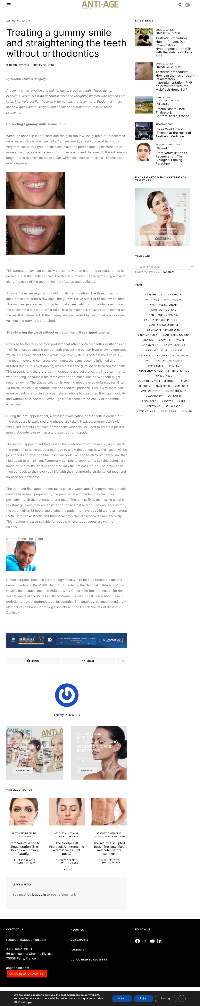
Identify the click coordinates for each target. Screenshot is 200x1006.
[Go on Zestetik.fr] (162, 216)
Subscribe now (21, 742)
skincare (175, 396)
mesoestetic (151, 391)
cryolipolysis (175, 345)
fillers (145, 355)
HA (148, 360)
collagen (25, 836)
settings (26, 1002)
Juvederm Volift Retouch (158, 380)
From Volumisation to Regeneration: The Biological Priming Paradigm (24, 848)
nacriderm (154, 396)
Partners (77, 949)
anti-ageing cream (164, 304)
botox (149, 340)
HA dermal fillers (169, 360)
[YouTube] (153, 941)
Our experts (79, 939)
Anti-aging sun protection (164, 319)
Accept (122, 999)
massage (183, 386)
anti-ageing (174, 299)
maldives (163, 386)
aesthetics (154, 294)
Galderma (181, 355)
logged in (39, 894)
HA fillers (157, 365)
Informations (164, 124)
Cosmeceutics (165, 30)
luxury (145, 386)
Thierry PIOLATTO (43, 65)
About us (77, 929)
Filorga (162, 355)
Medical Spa (163, 97)
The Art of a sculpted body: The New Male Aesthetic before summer (109, 848)
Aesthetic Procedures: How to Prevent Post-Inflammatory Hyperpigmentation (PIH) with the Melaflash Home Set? (174, 47)
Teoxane (154, 406)
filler (179, 350)
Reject (143, 999)
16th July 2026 (26, 863)
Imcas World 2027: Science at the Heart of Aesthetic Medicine (173, 132)
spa (182, 401)
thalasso (173, 406)
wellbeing (169, 411)
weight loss (146, 411)
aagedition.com (17, 968)
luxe (186, 380)
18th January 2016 (17, 65)
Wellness (163, 104)
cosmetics (151, 345)
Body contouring (106, 836)
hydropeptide (179, 370)
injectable (164, 375)
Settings (166, 999)
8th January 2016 (23, 758)
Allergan (175, 294)
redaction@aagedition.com (26, 940)
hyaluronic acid (151, 370)
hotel (175, 365)
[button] (64, 869)
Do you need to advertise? (27, 973)
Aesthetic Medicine (18, 20)
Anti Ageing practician (164, 330)
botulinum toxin (172, 340)
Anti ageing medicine (164, 325)
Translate (168, 272)
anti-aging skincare (165, 314)
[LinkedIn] (160, 941)
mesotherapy (176, 391)
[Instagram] (146, 941)
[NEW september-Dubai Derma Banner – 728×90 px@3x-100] (66, 640)
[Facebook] (138, 941)
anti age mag (148, 335)
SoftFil (168, 401)
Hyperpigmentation (169, 33)
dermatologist (156, 350)
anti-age (153, 299)
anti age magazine (176, 335)
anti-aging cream (164, 309)
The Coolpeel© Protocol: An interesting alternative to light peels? (66, 848)
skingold (150, 401)
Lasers (61, 836)
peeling (73, 836)
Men (122, 836)
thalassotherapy (168, 100)
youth (187, 411)
